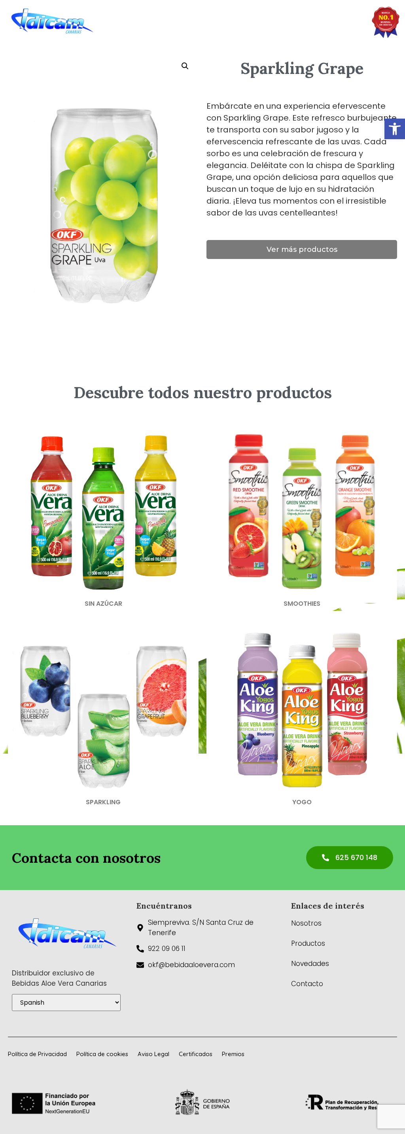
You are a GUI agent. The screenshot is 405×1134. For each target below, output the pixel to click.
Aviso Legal (153, 1054)
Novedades (310, 963)
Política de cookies (102, 1054)
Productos (308, 943)
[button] (394, 129)
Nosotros (306, 923)
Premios (233, 1054)
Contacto (307, 983)
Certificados (195, 1054)
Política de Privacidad (37, 1054)
